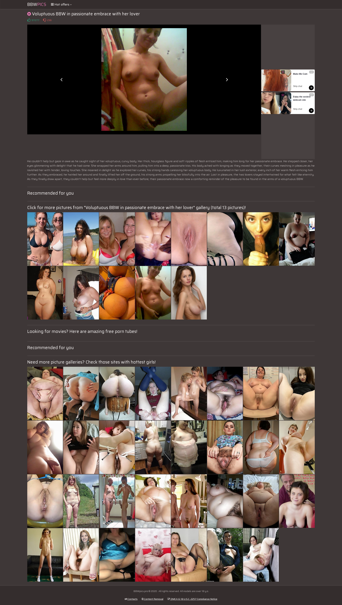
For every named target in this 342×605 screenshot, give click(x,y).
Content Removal (153, 599)
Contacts (132, 599)
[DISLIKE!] (44, 20)
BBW (36, 4)
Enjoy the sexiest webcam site (302, 98)
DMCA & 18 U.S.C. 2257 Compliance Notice (193, 599)
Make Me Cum (300, 74)
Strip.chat (297, 86)
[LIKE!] (28, 20)
